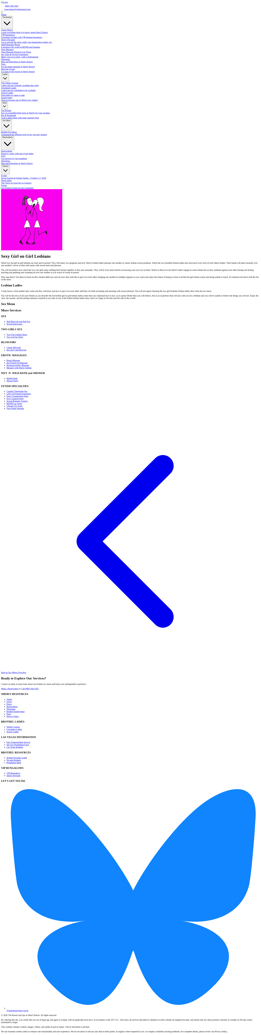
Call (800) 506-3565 (30, 689)
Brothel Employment (15, 711)
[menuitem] (130, 31)
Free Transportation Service (18, 742)
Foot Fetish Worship (15, 408)
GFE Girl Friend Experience (19, 394)
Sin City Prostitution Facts (18, 745)
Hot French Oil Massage (17, 363)
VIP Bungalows (13, 773)
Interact (5, 166)
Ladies (5, 74)
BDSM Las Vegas (14, 403)
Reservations (7, 137)
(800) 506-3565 (11, 6)
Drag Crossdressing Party (17, 396)
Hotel (4, 103)
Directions (11, 709)
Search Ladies (13, 732)
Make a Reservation (10, 689)
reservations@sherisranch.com (17, 9)
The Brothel (7, 17)
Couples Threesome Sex (17, 391)
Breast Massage (13, 360)
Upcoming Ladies (14, 729)
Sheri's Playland (13, 775)
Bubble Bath (12, 378)
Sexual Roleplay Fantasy (17, 401)
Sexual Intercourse (14, 324)
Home (3, 14)
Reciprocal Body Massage (18, 365)
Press (9, 714)
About (9, 699)
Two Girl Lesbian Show (17, 334)
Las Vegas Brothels (15, 747)
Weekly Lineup (13, 727)
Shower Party (12, 381)
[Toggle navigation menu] (2, 12)
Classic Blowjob (14, 347)
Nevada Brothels (14, 760)
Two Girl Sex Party (15, 337)
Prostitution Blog (14, 763)
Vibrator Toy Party (15, 406)
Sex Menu (6, 121)
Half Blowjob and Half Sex (18, 321)
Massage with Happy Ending (19, 368)
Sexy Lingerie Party (15, 398)
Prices (9, 704)
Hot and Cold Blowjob (16, 350)
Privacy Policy (13, 716)
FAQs (9, 702)
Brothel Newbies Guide (17, 758)
